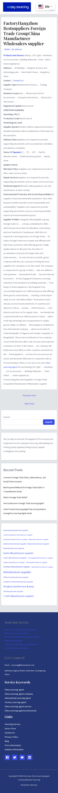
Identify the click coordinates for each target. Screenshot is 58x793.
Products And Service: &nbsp (18, 586)
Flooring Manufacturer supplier (36, 562)
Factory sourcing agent (15, 702)
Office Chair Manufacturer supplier (15, 577)
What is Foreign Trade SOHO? (15, 497)
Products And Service (13, 55)
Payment (16, 152)
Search (6, 417)
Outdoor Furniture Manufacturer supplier (18, 582)
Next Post (29, 403)
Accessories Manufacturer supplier (15, 530)
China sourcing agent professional (20, 710)
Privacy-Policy (11, 736)
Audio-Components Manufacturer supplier (17, 535)
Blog (7, 741)
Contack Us (18, 80)
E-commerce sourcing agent (16, 648)
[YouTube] (22, 757)
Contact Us (10, 732)
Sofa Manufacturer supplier (13, 591)
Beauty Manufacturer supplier (38, 544)
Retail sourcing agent (13, 640)
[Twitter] (14, 757)
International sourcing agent (18, 698)
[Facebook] (7, 757)
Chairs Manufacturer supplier (15, 558)
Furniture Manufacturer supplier (16, 566)
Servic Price (10, 728)
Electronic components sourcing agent (21, 629)
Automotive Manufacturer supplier (15, 539)
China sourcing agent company (19, 693)
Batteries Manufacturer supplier (14, 544)
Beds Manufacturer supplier (13, 548)
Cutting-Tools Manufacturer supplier (40, 558)
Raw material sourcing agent (17, 633)
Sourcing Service (12, 724)
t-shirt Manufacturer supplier (18, 596)
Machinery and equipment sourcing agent (22, 637)
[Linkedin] (29, 757)
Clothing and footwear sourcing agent (21, 644)
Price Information (13, 745)
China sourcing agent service (18, 706)
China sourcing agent (14, 689)
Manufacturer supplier (17, 572)
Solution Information (14, 749)
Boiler (7, 49)
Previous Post (29, 395)
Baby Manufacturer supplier (38, 539)
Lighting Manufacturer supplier (42, 567)
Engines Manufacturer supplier (14, 562)
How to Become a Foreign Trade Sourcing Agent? (23, 503)
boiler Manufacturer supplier (18, 553)
